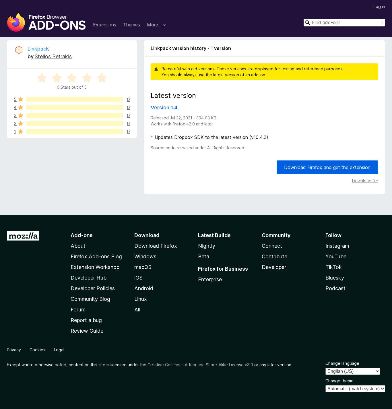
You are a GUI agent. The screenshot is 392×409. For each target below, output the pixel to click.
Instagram (337, 246)
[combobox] (344, 22)
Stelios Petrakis (53, 56)
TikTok (333, 267)
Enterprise (210, 279)
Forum (78, 310)
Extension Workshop (95, 267)
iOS (138, 278)
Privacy (14, 349)
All (137, 310)
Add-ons (82, 235)
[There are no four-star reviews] (74, 107)
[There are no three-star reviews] (74, 115)
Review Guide (87, 331)
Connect (272, 246)
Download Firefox (155, 246)
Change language (342, 363)
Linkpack (38, 49)
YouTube (335, 256)
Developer (274, 267)
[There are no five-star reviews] (74, 99)
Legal (59, 349)
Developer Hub (88, 278)
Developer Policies (93, 288)
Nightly (206, 246)
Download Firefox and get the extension (327, 167)
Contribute (274, 256)
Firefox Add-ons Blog (96, 256)
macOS (143, 267)
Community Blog (90, 299)
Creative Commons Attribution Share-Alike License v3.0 (200, 364)
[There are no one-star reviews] (74, 131)
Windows (145, 256)
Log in (379, 6)
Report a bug (86, 320)
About (78, 246)
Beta (203, 256)
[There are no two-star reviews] (74, 123)
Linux (140, 299)
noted (60, 364)
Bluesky (334, 278)
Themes (131, 25)
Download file (365, 180)
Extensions (104, 25)
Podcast (335, 288)
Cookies (37, 349)
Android (143, 288)
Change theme (339, 380)
